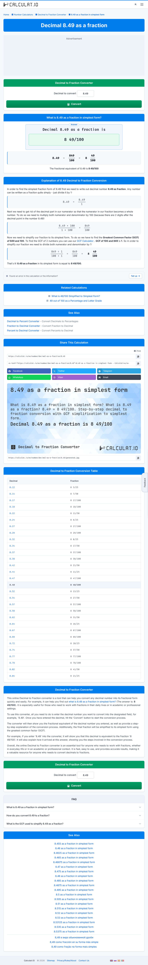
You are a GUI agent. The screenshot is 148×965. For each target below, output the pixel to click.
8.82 (12, 669)
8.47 (12, 578)
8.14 (12, 494)
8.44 (12, 572)
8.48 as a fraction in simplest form (74, 876)
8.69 (12, 637)
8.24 (12, 520)
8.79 (12, 663)
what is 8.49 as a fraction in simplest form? (92, 701)
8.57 (12, 604)
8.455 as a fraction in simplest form (74, 843)
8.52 (12, 591)
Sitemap (51, 960)
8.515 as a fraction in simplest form (74, 908)
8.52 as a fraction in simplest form (74, 913)
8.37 (12, 552)
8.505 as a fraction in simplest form (74, 899)
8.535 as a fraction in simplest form (74, 926)
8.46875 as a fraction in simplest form (74, 862)
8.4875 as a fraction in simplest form (74, 885)
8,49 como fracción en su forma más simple (74, 942)
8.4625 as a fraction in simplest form (74, 852)
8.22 (12, 513)
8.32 (12, 539)
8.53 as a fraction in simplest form (74, 917)
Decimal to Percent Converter (23, 321)
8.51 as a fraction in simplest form (74, 903)
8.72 (12, 643)
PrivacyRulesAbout (66, 960)
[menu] (142, 4)
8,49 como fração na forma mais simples (74, 946)
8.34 (12, 546)
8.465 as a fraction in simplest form (74, 857)
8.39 (12, 559)
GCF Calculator (85, 240)
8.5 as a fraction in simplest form (74, 894)
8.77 (12, 656)
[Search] (135, 4)
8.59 (12, 611)
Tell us (134, 276)
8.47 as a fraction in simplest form (74, 866)
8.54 (12, 598)
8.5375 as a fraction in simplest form (74, 931)
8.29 (12, 533)
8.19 (12, 507)
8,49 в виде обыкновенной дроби (74, 937)
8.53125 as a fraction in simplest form (74, 922)
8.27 (12, 526)
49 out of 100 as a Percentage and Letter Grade (76, 300)
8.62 (12, 617)
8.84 (12, 676)
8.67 (12, 630)
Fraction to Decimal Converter (23, 325)
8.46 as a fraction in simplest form (74, 848)
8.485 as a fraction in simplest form (74, 880)
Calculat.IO (29, 960)
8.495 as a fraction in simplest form (74, 889)
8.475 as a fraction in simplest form (74, 871)
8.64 (12, 624)
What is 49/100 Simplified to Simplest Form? (76, 296)
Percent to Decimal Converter (23, 330)
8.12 (12, 487)
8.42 (12, 565)
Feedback (145, 482)
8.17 (12, 500)
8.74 (12, 650)
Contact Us (84, 960)
